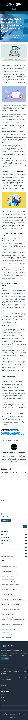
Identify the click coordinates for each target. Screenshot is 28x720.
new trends (12, 434)
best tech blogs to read (7, 637)
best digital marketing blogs (8, 599)
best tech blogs (5, 622)
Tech (2, 553)
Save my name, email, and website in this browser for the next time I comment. (13, 515)
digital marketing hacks (17, 612)
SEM (2, 543)
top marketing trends (17, 624)
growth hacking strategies (19, 619)
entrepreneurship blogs (20, 599)
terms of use (13, 714)
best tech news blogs (6, 586)
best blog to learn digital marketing (9, 576)
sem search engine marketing (8, 617)
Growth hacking (5, 540)
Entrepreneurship (5, 537)
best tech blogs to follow (15, 594)
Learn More (5, 658)
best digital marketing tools (7, 632)
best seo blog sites (17, 581)
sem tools (4, 606)
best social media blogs (15, 609)
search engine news (14, 584)
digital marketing (15, 432)
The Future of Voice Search (7, 667)
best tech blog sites (6, 604)
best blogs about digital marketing (9, 589)
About (2, 697)
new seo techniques (19, 591)
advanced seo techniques (7, 614)
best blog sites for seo (7, 581)
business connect (6, 432)
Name (3, 494)
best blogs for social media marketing (9, 574)
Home (2, 694)
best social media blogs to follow (8, 579)
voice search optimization (7, 556)
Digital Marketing (8, 33)
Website (3, 506)
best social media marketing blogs (9, 566)
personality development (7, 596)
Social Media (4, 550)
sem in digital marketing (19, 569)
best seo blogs (5, 609)
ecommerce (5, 434)
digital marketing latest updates (14, 606)
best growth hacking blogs (7, 619)
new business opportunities (7, 627)
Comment (3, 476)
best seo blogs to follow (7, 569)
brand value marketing (16, 604)
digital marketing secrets (7, 571)
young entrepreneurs (19, 627)
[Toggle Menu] (3, 12)
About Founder (4, 700)
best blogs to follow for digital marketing (10, 634)
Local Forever (16, 717)
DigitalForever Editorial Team (14, 452)
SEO (2, 546)
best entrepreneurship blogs (8, 591)
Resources (3, 703)
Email (2, 500)
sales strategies (20, 434)
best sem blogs (5, 584)
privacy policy (18, 714)
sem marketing (5, 594)
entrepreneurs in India (6, 624)
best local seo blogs (6, 612)
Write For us (4, 707)
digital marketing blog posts (8, 564)
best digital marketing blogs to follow (9, 629)
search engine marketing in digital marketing (11, 601)
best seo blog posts (18, 596)
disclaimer (23, 714)
